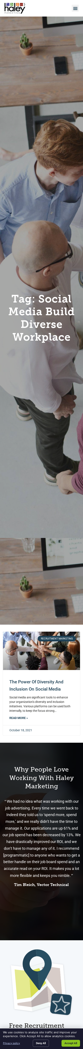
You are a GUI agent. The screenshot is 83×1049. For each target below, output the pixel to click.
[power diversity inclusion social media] (41, 651)
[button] (75, 8)
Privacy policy (11, 1043)
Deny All (41, 1043)
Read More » (18, 718)
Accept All (70, 1043)
